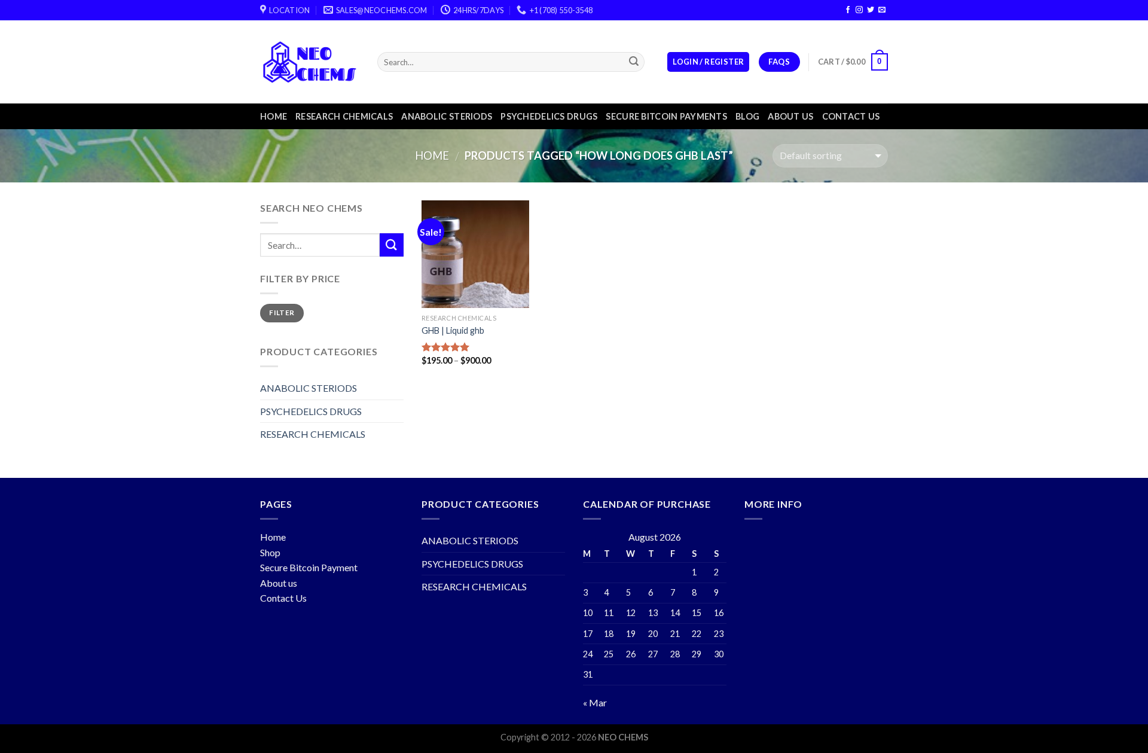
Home (273, 116)
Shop (270, 552)
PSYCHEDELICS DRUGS (548, 116)
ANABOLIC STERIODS (446, 116)
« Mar (595, 702)
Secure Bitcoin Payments (666, 116)
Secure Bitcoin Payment (309, 567)
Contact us (851, 116)
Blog (747, 116)
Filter (281, 312)
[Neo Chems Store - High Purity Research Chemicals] (309, 62)
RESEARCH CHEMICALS (344, 116)
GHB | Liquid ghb (453, 330)
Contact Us (283, 597)
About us (790, 116)
